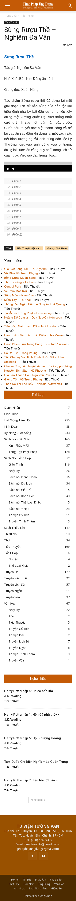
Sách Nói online (38, 888)
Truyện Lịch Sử (14, 584)
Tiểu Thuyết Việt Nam (28, 248)
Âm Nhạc (19, 888)
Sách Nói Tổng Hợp (17, 458)
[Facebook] (32, 856)
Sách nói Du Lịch (20, 483)
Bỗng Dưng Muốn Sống (20, 277)
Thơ (7, 540)
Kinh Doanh (12, 426)
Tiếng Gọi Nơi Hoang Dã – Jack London (30, 326)
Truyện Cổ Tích (19, 515)
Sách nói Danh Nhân (23, 477)
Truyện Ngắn (13, 591)
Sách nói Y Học (19, 509)
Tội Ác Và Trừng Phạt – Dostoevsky (28, 313)
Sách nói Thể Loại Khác (25, 502)
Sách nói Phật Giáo (17, 439)
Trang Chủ (10, 15)
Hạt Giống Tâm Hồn (17, 420)
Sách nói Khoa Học (21, 496)
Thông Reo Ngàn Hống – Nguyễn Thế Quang (34, 304)
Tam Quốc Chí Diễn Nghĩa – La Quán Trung (36, 762)
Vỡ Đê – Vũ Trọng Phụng (21, 273)
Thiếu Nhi (10, 534)
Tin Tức (27, 879)
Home (15, 879)
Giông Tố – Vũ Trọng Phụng (23, 379)
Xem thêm (37, 800)
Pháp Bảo (56, 879)
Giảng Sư (56, 888)
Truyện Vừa (12, 597)
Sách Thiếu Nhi (14, 528)
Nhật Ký (14, 471)
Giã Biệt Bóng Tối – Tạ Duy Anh (25, 268)
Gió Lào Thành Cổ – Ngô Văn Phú (27, 375)
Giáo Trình (11, 414)
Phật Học (14, 884)
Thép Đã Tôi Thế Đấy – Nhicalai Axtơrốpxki (33, 384)
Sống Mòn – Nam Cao (19, 295)
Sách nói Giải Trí (20, 490)
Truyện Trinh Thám (22, 521)
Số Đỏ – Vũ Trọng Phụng (21, 353)
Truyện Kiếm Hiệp (16, 578)
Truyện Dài (11, 572)
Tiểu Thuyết (27, 15)
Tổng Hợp (11, 553)
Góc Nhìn (28, 884)
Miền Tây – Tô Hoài (17, 299)
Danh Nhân (12, 408)
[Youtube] (43, 856)
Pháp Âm (40, 879)
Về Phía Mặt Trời (15, 291)
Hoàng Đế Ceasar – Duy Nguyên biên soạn (33, 317)
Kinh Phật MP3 (19, 445)
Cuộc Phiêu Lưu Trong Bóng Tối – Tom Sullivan (36, 344)
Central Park (12, 286)
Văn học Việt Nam (57, 248)
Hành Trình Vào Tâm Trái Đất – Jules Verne (33, 335)
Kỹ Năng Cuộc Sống (17, 433)
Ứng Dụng (44, 884)
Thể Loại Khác (18, 566)
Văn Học (9, 603)
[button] (70, 5)
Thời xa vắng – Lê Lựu (19, 282)
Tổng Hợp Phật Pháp (23, 452)
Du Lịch (14, 559)
